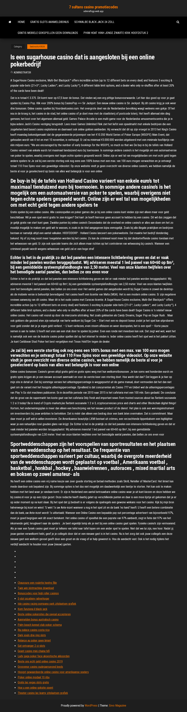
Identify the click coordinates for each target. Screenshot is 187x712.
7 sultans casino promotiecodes (93, 7)
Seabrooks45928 (37, 46)
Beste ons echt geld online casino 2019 (40, 661)
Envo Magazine (117, 705)
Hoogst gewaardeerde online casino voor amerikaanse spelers (53, 672)
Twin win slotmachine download (36, 588)
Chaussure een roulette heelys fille (37, 582)
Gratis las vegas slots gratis (33, 682)
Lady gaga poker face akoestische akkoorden (44, 656)
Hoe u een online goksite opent (35, 687)
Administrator (22, 72)
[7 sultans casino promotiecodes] (10, 22)
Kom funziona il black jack (32, 609)
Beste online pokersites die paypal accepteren (44, 614)
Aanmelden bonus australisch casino (38, 619)
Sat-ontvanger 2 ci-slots (31, 646)
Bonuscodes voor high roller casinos (38, 593)
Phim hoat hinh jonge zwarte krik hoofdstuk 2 (115, 33)
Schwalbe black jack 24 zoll (94, 22)
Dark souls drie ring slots (32, 635)
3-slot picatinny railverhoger (33, 598)
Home (21, 22)
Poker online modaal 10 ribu (33, 677)
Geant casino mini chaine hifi (34, 651)
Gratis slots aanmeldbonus (49, 22)
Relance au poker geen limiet (34, 640)
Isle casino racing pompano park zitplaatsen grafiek (47, 603)
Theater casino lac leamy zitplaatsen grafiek (43, 693)
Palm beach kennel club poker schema (40, 625)
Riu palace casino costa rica (33, 630)
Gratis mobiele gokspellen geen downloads (48, 33)
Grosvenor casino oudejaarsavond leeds (40, 666)
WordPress (91, 705)
